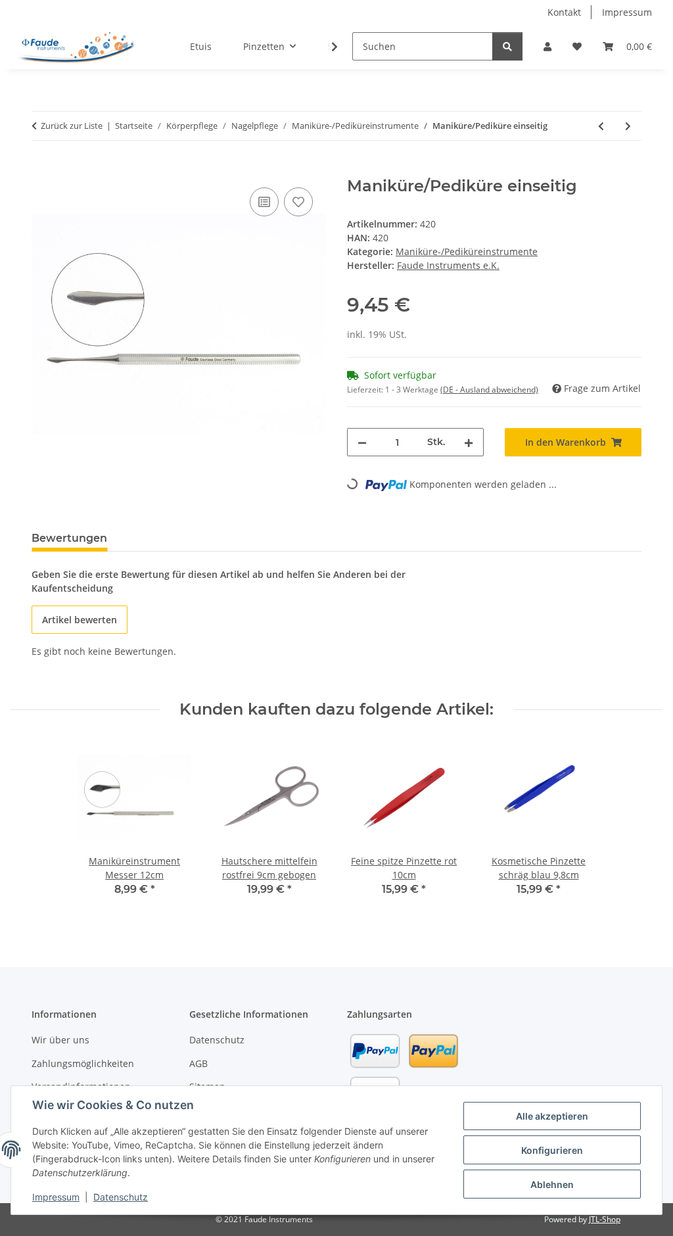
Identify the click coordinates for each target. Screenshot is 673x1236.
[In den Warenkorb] (42, 169)
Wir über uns (60, 1040)
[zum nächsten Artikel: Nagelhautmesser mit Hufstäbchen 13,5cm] (628, 126)
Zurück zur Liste (72, 125)
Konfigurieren (552, 1150)
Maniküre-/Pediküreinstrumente (467, 251)
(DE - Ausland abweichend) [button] (489, 389)
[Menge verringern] (362, 442)
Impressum (56, 1196)
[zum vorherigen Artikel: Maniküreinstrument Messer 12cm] (601, 126)
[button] (547, 46)
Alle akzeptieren (552, 1116)
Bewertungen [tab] (69, 538)
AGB (198, 1063)
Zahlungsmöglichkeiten (83, 1063)
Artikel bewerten (79, 619)
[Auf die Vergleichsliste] (264, 201)
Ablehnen (552, 1184)
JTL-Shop (604, 1219)
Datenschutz (120, 1196)
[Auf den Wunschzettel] (298, 201)
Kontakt (564, 12)
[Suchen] (507, 46)
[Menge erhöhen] (468, 442)
